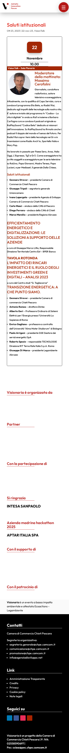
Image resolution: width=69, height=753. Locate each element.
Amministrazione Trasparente (27, 678)
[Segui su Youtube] (29, 718)
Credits (14, 683)
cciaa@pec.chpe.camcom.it (30, 747)
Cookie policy (17, 692)
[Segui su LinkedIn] (9, 718)
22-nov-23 (27, 30)
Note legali (16, 696)
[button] (64, 7)
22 (34, 47)
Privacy (14, 687)
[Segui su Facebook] (16, 718)
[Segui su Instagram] (23, 718)
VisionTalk (39, 30)
